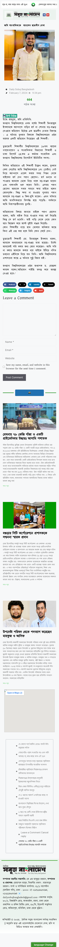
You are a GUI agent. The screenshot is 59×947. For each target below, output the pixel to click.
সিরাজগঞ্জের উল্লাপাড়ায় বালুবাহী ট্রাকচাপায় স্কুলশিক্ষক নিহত (30, 780)
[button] (8, 14)
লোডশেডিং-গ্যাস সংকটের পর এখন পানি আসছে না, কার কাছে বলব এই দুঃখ (33, 754)
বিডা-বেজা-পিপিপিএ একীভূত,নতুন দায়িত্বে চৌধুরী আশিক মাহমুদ (34, 788)
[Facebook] (44, 14)
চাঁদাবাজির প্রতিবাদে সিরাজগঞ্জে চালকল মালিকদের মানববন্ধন (33, 771)
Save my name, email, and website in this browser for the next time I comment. (28, 366)
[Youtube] (47, 14)
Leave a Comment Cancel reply (34, 834)
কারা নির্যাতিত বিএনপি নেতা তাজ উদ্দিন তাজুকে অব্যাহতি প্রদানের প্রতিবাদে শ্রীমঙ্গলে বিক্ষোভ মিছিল (32, 824)
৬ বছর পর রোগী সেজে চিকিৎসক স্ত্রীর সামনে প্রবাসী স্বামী (32, 813)
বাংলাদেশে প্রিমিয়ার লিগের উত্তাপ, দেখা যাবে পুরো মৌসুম (33, 805)
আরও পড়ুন (6, 486)
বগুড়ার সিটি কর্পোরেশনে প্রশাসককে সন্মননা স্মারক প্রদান (25, 535)
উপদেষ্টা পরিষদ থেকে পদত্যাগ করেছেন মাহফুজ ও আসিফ (27, 634)
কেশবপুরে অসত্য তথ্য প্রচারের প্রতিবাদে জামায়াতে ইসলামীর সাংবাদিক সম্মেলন (34, 763)
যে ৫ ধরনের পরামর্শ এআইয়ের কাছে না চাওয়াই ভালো (33, 797)
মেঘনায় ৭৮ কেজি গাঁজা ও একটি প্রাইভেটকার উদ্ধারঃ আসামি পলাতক (25, 436)
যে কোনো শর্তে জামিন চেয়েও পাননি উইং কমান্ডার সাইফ (33, 746)
